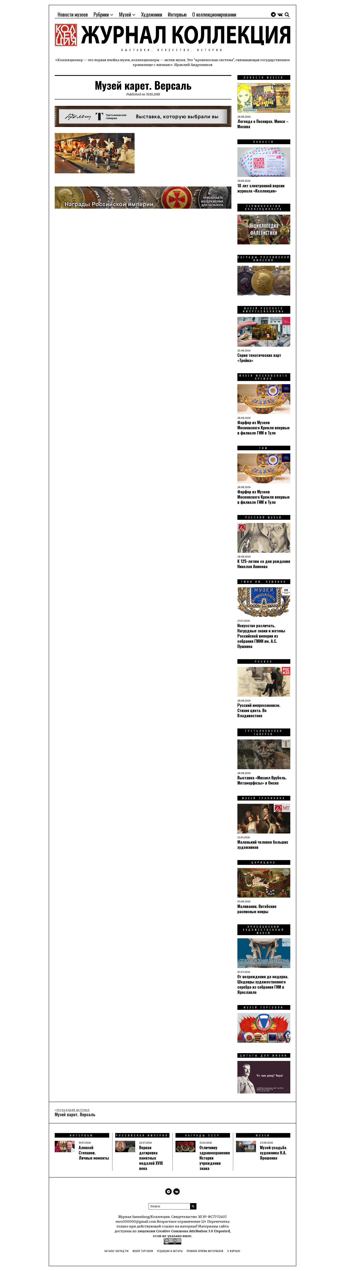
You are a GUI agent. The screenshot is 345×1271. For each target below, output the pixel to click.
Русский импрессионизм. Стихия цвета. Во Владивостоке (258, 710)
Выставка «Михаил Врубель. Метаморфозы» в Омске (262, 780)
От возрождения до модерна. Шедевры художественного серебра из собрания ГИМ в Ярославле (262, 984)
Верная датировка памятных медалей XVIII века (151, 1157)
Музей (125, 14)
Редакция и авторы (170, 1251)
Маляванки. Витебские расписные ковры (257, 908)
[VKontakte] (280, 14)
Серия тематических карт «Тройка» (259, 357)
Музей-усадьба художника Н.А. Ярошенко (273, 1152)
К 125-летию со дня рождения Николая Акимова (263, 563)
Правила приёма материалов (205, 1251)
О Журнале (233, 1251)
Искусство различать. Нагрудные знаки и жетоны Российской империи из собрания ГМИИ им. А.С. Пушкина (261, 635)
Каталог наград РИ (117, 1251)
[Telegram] (273, 14)
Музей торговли (143, 1251)
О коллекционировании (214, 14)
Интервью (177, 14)
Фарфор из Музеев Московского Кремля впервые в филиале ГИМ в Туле (263, 427)
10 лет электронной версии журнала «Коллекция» (261, 188)
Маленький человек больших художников (262, 844)
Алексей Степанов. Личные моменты (94, 1152)
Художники (151, 14)
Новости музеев (73, 14)
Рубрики (101, 14)
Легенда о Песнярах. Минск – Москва (262, 123)
